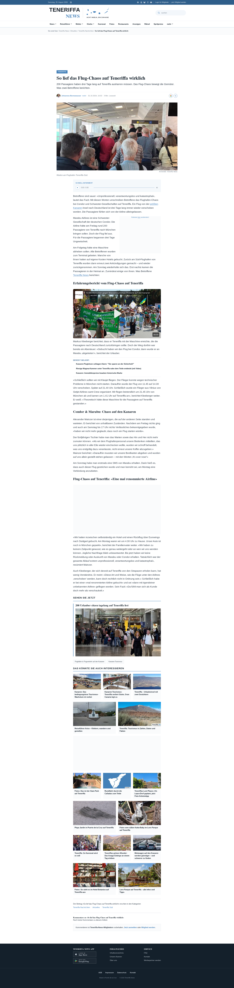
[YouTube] (151, 2)
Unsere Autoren (116, 957)
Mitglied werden (148, 927)
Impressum (109, 973)
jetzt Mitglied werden (178, 2)
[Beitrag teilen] (175, 96)
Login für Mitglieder (162, 2)
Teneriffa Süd (107, 907)
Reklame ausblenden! (140, 217)
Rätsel (147, 24)
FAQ (145, 953)
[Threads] (141, 2)
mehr (169, 24)
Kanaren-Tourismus (115, 661)
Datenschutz (122, 973)
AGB (100, 973)
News (52, 24)
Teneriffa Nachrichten (85, 31)
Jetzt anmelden (130, 927)
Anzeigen (136, 24)
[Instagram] (148, 2)
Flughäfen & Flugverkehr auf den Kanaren (89, 661)
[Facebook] (138, 2)
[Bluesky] (144, 2)
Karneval (102, 24)
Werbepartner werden (152, 960)
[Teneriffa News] (80, 13)
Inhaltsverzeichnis (117, 953)
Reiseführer (65, 24)
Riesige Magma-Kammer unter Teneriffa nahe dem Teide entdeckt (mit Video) (108, 368)
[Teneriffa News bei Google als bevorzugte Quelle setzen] (171, 96)
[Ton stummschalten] (157, 187)
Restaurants (123, 24)
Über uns (113, 960)
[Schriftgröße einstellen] (70, 2)
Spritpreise (158, 24)
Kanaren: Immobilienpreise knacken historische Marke (99, 373)
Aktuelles (73, 31)
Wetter (78, 24)
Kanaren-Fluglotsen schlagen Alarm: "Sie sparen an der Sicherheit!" (105, 364)
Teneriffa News (64, 31)
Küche (89, 24)
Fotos (111, 24)
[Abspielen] (77, 188)
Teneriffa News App (83, 949)
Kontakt (147, 957)
